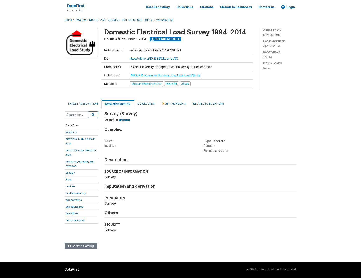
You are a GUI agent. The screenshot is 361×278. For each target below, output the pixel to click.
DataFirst (75, 6)
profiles (70, 186)
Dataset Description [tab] (83, 103)
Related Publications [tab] (208, 103)
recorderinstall (75, 220)
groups (70, 172)
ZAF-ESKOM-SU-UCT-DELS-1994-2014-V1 (127, 20)
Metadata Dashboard (236, 7)
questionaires (74, 206)
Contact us (266, 7)
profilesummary (76, 193)
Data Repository (158, 7)
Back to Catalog (82, 246)
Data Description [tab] (118, 104)
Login (291, 7)
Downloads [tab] (146, 103)
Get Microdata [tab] (175, 103)
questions (72, 213)
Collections (185, 7)
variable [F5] (164, 20)
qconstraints (74, 199)
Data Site (80, 20)
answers (71, 132)
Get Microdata (167, 39)
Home (68, 20)
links (68, 179)
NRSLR (93, 20)
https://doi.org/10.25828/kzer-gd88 (154, 58)
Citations (207, 7)
